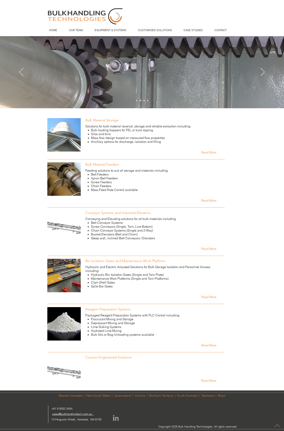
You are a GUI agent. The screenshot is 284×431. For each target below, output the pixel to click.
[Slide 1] (136, 100)
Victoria (140, 395)
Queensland (122, 395)
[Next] (262, 72)
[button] (208, 152)
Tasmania (208, 395)
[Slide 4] (147, 100)
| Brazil (220, 395)
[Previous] (21, 72)
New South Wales (98, 395)
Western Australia (70, 395)
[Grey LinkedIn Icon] (116, 418)
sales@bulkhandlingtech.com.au (73, 414)
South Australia (187, 395)
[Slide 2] (140, 100)
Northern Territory (161, 395)
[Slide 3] (144, 100)
